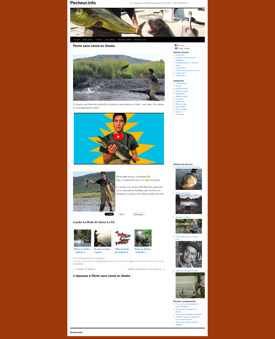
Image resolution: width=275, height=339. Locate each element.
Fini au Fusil (180, 55)
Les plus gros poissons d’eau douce (188, 167)
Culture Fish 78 (181, 68)
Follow (140, 214)
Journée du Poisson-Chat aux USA (188, 70)
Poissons (179, 112)
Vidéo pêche (87, 39)
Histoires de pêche (182, 91)
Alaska (131, 261)
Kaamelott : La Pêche (183, 217)
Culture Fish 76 (181, 75)
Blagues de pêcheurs (195, 314)
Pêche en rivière (124, 39)
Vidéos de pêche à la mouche (146, 269)
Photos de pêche (181, 109)
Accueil (76, 39)
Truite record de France (183, 193)
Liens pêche (110, 39)
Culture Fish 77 (181, 73)
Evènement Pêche (181, 88)
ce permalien (78, 263)
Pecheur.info (76, 332)
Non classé (179, 99)
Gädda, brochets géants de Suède (187, 270)
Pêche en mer (140, 39)
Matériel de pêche (181, 96)
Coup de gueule (181, 83)
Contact (99, 39)
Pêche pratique (180, 106)
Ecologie (178, 86)
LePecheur (100, 258)
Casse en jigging (84, 269)
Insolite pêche (101, 261)
